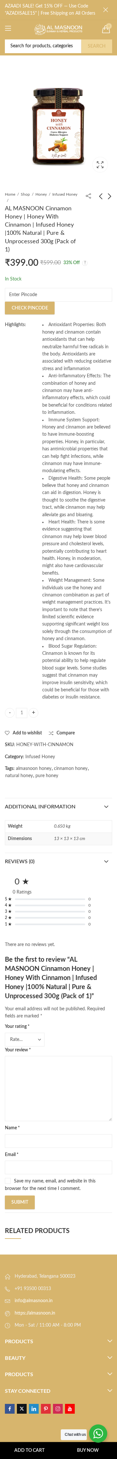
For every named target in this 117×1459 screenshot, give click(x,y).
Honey (41, 194)
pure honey (46, 776)
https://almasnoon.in (35, 1313)
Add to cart (29, 1450)
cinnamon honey (70, 768)
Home (10, 194)
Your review (18, 1050)
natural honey (19, 776)
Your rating (17, 1026)
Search (97, 46)
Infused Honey (64, 194)
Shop (25, 194)
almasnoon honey (33, 768)
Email (12, 1154)
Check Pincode (30, 308)
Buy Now (88, 1450)
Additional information (40, 806)
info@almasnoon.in (34, 1301)
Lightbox (100, 164)
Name (12, 1128)
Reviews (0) (19, 861)
